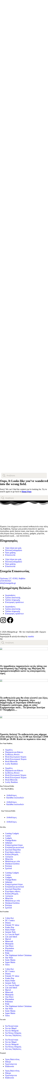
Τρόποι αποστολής (12, 597)
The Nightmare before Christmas (18, 955)
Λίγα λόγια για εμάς (13, 548)
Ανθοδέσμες (11, 795)
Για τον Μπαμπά (11, 1031)
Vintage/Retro (10, 840)
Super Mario (10, 962)
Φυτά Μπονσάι (11, 761)
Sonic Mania (10, 960)
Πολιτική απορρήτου (13, 550)
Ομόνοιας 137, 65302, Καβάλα (12, 578)
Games (8, 836)
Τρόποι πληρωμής (12, 600)
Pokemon (9, 951)
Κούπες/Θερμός (11, 854)
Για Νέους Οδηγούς (13, 1033)
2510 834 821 (5, 581)
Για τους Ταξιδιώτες (13, 1035)
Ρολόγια (8, 866)
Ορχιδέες (9, 750)
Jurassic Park (10, 932)
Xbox (7, 965)
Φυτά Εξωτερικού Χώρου (15, 757)
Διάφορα (8, 843)
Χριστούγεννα (11, 1064)
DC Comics (10, 920)
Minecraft (9, 941)
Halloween (9, 1066)
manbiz (31, 636)
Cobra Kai (9, 918)
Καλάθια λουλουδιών (15, 798)
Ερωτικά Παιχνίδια (13, 850)
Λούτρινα (9, 857)
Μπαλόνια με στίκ (12, 861)
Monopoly (9, 944)
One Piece (9, 946)
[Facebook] (10, 620)
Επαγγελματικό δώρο (14, 845)
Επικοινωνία (10, 555)
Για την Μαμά (10, 1028)
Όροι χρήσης (10, 552)
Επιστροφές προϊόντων (14, 602)
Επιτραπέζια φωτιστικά (14, 847)
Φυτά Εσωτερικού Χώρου (15, 759)
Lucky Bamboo (11, 764)
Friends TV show (12, 925)
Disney (8, 923)
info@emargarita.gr (8, 583)
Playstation (9, 948)
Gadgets (8, 838)
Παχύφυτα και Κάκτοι (14, 752)
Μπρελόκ (9, 859)
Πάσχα (8, 1062)
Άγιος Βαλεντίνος (12, 1059)
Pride (7, 953)
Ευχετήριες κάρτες (12, 852)
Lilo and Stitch (11, 937)
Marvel (8, 939)
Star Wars (9, 958)
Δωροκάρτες (10, 595)
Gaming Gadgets (12, 833)
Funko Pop (9, 927)
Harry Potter (10, 930)
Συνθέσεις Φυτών (12, 754)
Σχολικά (8, 868)
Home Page (26, 491)
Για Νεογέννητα (11, 1026)
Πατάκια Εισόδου (12, 864)
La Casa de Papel (12, 934)
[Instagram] (3, 620)
